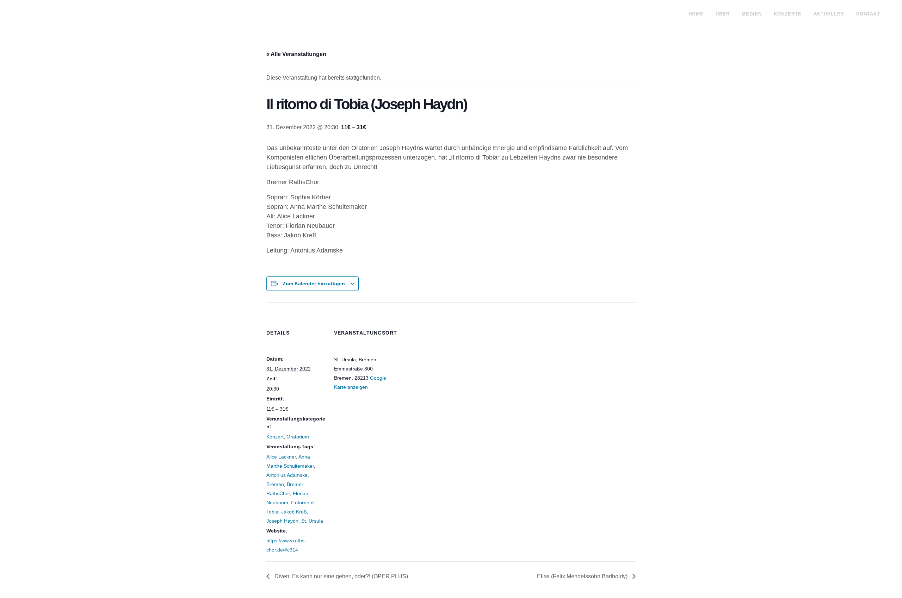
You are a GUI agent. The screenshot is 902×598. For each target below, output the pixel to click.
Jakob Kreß (294, 512)
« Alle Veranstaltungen (296, 54)
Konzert (275, 437)
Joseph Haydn (282, 521)
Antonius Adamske (287, 475)
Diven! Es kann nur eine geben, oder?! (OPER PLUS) (340, 576)
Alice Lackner (281, 457)
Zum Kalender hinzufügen (314, 283)
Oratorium (297, 437)
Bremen (275, 484)
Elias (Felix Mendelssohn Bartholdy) (583, 576)
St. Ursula (312, 521)
